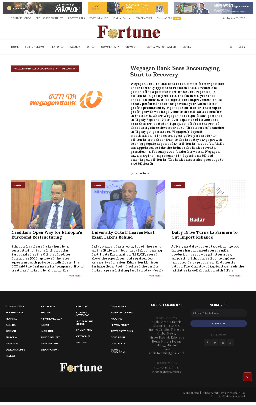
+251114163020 (170, 368)
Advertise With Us (122, 332)
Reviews (11, 356)
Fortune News (34, 47)
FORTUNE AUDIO (99, 19)
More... (186, 47)
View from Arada (51, 319)
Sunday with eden (122, 313)
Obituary (82, 343)
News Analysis (49, 344)
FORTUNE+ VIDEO (21, 19)
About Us (116, 319)
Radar (45, 326)
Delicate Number (16, 350)
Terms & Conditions (118, 351)
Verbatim (81, 307)
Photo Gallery (50, 338)
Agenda (75, 47)
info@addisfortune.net (166, 372)
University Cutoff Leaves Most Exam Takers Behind (123, 236)
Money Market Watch (161, 47)
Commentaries (15, 307)
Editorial (12, 338)
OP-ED (91, 47)
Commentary (110, 47)
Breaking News (50, 350)
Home (15, 47)
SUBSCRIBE (218, 324)
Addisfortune (190, 394)
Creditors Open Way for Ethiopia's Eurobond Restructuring (47, 236)
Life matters (118, 307)
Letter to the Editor (84, 323)
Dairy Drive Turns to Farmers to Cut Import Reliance (205, 236)
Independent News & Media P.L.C (223, 394)
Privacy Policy (120, 326)
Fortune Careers (122, 19)
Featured (57, 47)
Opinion (11, 332)
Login (242, 47)
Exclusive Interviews (82, 314)
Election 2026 (169, 21)
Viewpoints (48, 307)
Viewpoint (132, 47)
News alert (13, 344)
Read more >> (75, 276)
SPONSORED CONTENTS (49, 19)
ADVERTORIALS (76, 19)
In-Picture (47, 332)
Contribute (118, 338)
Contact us (118, 344)
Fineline (45, 313)
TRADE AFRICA (144, 19)
